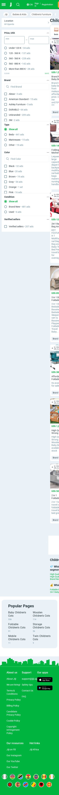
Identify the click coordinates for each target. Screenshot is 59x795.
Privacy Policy (14, 699)
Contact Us (27, 690)
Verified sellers (21, 226)
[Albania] (41, 784)
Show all (13, 129)
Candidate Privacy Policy (14, 713)
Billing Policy (13, 705)
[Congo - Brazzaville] (33, 784)
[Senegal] (44, 776)
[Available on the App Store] (44, 680)
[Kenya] (12, 776)
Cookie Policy (13, 720)
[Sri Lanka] (17, 784)
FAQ (24, 696)
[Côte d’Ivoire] (51, 776)
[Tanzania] (20, 776)
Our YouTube (13, 761)
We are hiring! (13, 684)
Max (32, 39)
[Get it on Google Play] (44, 688)
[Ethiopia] (36, 776)
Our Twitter (12, 767)
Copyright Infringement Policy (13, 729)
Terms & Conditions (12, 692)
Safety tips (27, 684)
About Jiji (11, 679)
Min (7, 39)
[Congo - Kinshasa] (25, 784)
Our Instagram (14, 755)
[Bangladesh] (9, 784)
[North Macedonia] (49, 784)
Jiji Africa (34, 749)
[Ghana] (28, 776)
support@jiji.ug (29, 679)
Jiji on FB (11, 749)
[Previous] (46, 542)
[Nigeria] (4, 776)
